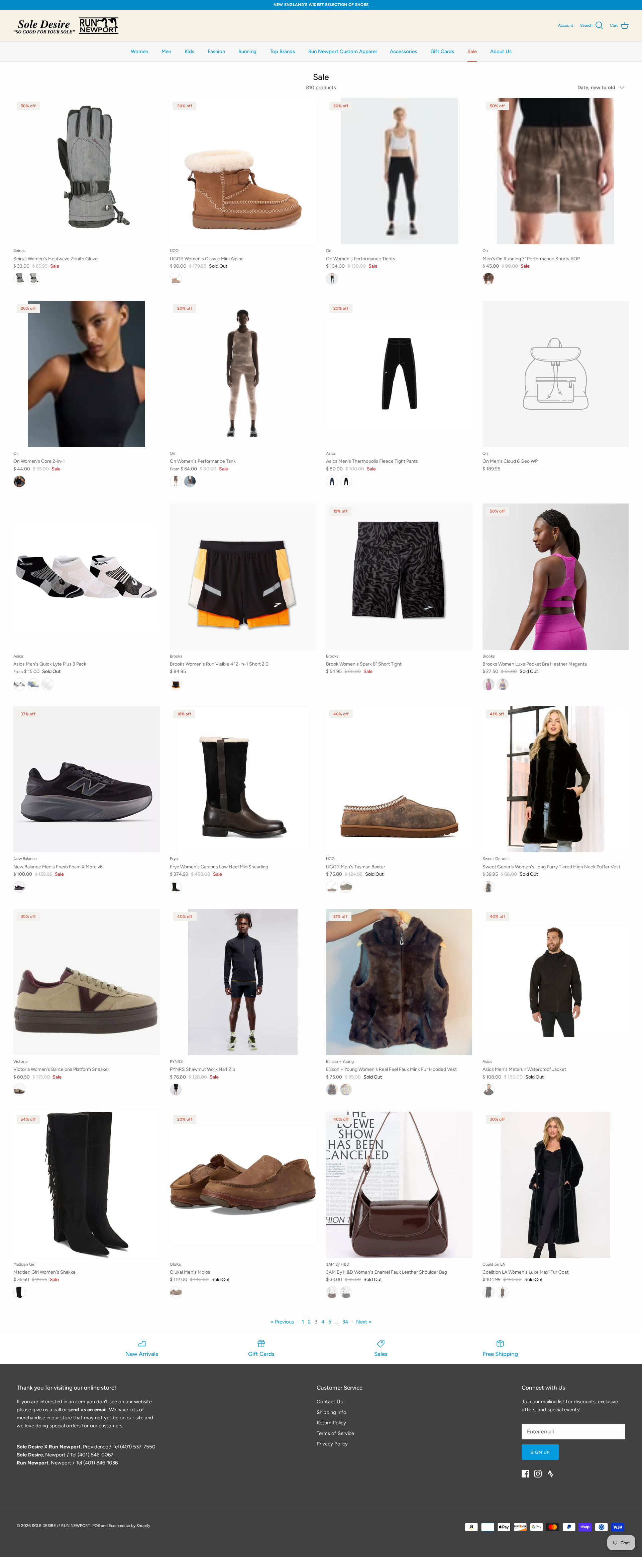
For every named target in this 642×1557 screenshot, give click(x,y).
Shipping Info (331, 1412)
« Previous (282, 1322)
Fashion (216, 51)
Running (247, 51)
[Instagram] (538, 1473)
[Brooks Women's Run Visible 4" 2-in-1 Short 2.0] (243, 577)
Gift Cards (442, 51)
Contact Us (330, 1402)
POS (96, 1525)
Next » (363, 1322)
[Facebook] (525, 1473)
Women (139, 51)
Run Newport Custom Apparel (342, 51)
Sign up (540, 1452)
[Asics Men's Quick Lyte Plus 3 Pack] (86, 577)
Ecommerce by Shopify (129, 1525)
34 (345, 1322)
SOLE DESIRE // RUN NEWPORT (61, 1525)
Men (166, 51)
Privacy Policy (332, 1444)
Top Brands (282, 51)
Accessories (403, 51)
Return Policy (331, 1423)
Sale (472, 51)
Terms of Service (335, 1433)
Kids (189, 51)
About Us (501, 51)
